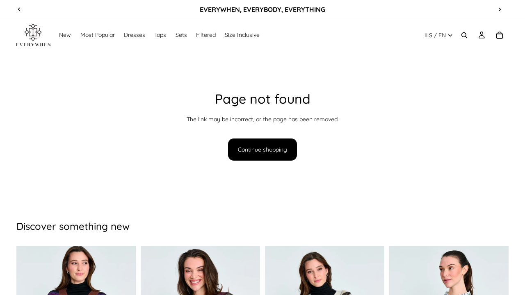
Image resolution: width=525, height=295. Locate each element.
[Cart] (500, 35)
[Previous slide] (19, 9)
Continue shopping (262, 149)
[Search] (464, 35)
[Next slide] (500, 9)
